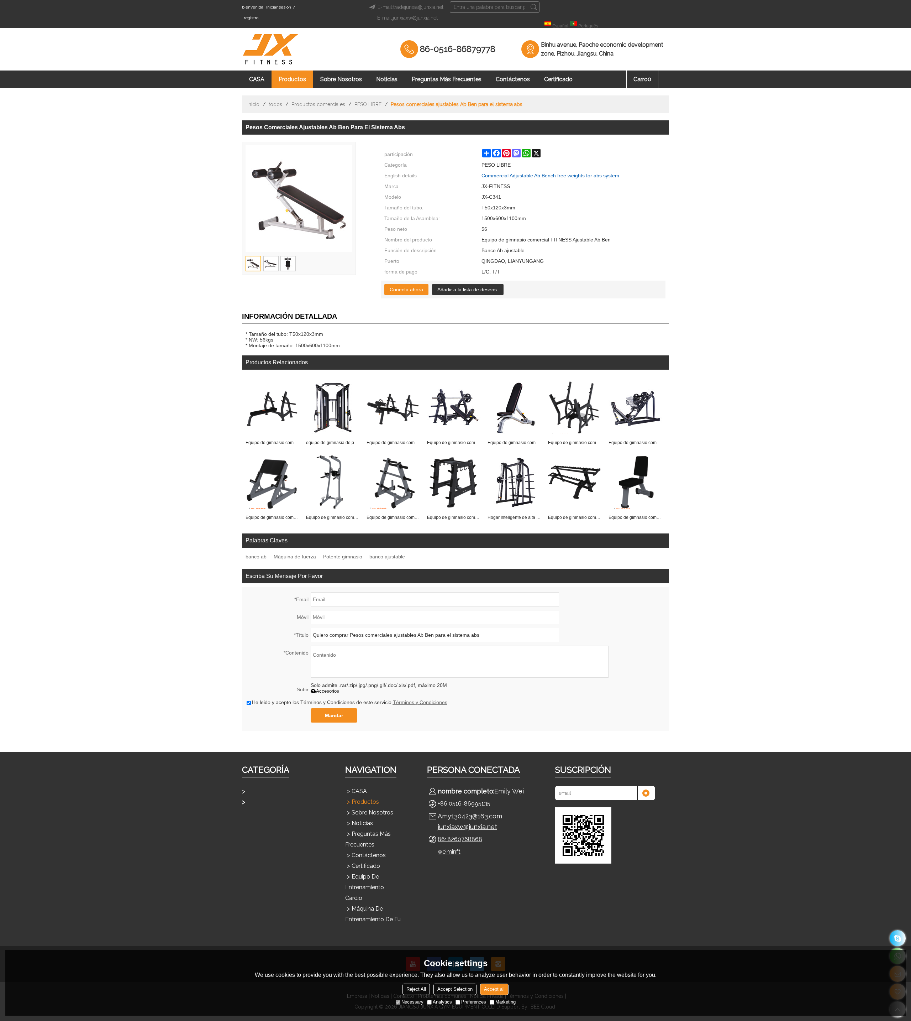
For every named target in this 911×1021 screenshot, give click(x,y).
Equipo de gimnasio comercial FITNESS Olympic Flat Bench (272, 442)
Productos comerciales (318, 104)
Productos (292, 79)
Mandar (334, 715)
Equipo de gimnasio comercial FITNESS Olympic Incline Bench (453, 442)
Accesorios (327, 691)
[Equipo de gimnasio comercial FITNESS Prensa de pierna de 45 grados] (635, 407)
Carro (642, 79)
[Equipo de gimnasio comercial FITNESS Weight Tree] (393, 482)
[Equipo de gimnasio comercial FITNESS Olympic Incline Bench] (453, 407)
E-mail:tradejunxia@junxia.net (410, 7)
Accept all (494, 989)
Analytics (442, 1002)
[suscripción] (646, 793)
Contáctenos (513, 79)
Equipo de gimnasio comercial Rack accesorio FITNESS (453, 517)
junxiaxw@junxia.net (467, 826)
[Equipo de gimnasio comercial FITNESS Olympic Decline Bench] (393, 407)
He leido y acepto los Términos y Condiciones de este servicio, (349, 702)
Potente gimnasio (342, 556)
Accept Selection (455, 989)
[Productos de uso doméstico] (281, 791)
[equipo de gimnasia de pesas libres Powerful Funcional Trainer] (332, 407)
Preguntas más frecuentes (446, 79)
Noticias (386, 79)
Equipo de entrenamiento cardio (364, 887)
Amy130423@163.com (470, 816)
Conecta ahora (406, 289)
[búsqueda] (533, 7)
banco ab (256, 556)
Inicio (253, 104)
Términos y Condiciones (420, 702)
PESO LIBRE (367, 104)
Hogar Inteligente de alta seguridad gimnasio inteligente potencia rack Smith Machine (514, 517)
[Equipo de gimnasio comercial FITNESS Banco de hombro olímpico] (574, 407)
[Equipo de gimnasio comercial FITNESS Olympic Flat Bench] (272, 407)
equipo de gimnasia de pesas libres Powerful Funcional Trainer (332, 442)
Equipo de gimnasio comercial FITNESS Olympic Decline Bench (393, 442)
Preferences (473, 1002)
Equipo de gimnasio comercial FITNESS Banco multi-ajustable (514, 442)
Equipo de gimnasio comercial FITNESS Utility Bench (635, 517)
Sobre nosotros (341, 79)
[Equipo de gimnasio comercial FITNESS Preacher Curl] (272, 482)
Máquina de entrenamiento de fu (373, 914)
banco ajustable (387, 556)
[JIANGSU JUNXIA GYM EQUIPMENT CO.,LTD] (270, 49)
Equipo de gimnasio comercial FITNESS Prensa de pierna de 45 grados (635, 442)
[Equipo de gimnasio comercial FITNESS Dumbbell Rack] (574, 482)
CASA (256, 79)
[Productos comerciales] (281, 802)
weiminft (449, 851)
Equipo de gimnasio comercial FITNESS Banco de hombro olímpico (574, 442)
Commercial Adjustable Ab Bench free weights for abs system (550, 175)
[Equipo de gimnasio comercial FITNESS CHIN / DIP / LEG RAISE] (332, 482)
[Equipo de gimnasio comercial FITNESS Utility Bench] (635, 482)
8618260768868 (460, 839)
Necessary (412, 1002)
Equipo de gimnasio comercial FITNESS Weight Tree (393, 517)
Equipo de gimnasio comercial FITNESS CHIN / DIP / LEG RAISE (332, 517)
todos (275, 104)
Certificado (558, 79)
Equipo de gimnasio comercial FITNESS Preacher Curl (272, 517)
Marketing (505, 1002)
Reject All (416, 989)
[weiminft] (898, 938)
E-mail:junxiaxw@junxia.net (407, 18)
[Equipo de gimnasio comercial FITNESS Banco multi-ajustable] (514, 407)
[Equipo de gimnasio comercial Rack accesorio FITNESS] (453, 482)
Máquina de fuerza (295, 556)
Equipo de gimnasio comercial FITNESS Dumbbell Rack (574, 517)
